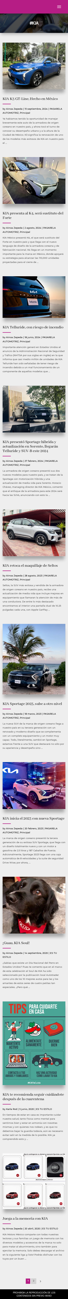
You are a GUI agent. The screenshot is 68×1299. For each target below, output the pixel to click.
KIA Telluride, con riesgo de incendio (33, 327)
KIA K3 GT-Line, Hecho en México (30, 98)
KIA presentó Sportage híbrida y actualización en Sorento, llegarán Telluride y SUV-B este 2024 (30, 446)
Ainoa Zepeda (14, 108)
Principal (25, 112)
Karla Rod (11, 1109)
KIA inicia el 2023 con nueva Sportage (34, 818)
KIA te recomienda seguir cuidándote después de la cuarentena (33, 1097)
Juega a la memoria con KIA (25, 1218)
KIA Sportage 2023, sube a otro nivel (32, 703)
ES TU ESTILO (44, 1109)
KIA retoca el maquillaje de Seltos (30, 565)
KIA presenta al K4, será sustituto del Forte (33, 215)
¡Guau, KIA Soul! (16, 943)
